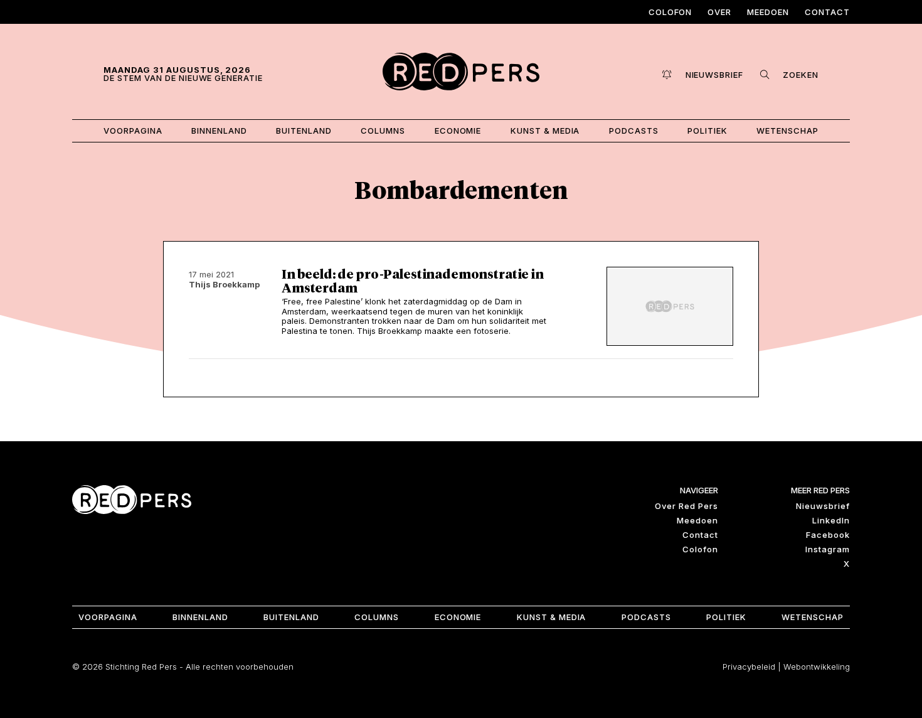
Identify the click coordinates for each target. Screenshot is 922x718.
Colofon (670, 12)
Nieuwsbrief (823, 506)
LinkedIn (831, 520)
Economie (458, 131)
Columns (383, 131)
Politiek (707, 131)
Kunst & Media (545, 131)
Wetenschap (787, 131)
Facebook (828, 535)
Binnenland (219, 131)
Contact (827, 12)
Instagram (827, 549)
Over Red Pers (686, 506)
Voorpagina (132, 131)
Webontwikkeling (816, 667)
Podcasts (634, 131)
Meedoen (768, 12)
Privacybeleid (749, 667)
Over (719, 12)
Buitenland (304, 131)
